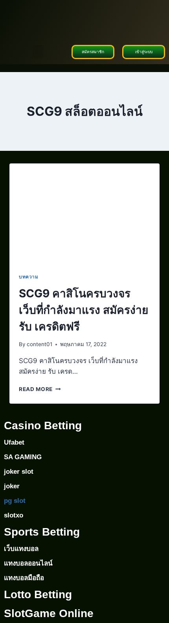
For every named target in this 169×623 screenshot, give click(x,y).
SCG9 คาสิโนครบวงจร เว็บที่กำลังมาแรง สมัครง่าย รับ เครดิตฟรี (83, 310)
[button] (38, 51)
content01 (39, 344)
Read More (40, 389)
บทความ (29, 277)
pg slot (15, 500)
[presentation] (84, 213)
